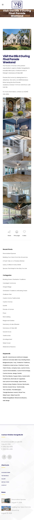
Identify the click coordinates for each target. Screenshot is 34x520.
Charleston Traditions (23, 362)
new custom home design (10, 381)
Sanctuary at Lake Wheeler (11, 324)
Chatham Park (7, 294)
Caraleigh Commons (9, 283)
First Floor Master (8, 376)
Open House (22, 381)
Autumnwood (12, 357)
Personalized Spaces (9, 253)
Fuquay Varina (17, 376)
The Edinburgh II (16, 389)
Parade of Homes (8, 309)
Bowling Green (26, 360)
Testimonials (7, 335)
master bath (26, 376)
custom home (25, 368)
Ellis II (10, 70)
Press (4, 313)
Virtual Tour (21, 392)
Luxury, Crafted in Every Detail (12, 265)
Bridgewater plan (8, 362)
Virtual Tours (5, 482)
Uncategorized (7, 339)
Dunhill (5, 305)
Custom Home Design (23, 370)
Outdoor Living (7, 384)
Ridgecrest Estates (8, 320)
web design (6, 400)
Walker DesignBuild (8, 398)
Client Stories (7, 368)
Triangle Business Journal (10, 392)
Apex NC (5, 357)
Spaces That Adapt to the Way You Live (15, 268)
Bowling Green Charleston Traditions (14, 279)
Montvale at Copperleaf (18, 379)
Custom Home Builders (9, 370)
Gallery (3, 479)
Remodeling (6, 317)
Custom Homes (7, 302)
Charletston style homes (10, 365)
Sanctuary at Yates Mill (15, 73)
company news (15, 368)
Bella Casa (18, 360)
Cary (14, 362)
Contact (4, 485)
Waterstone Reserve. (21, 398)
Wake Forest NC (15, 395)
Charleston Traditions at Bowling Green (15, 290)
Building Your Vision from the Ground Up (15, 257)
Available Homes (5, 472)
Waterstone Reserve (9, 347)
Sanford (5, 387)
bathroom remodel (8, 360)
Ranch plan (26, 384)
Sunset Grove (7, 332)
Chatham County (23, 365)
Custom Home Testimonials (11, 298)
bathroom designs (22, 357)
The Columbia (7, 389)
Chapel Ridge (7, 287)
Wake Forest (6, 343)
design (15, 373)
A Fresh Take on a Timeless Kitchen (13, 261)
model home (6, 379)
